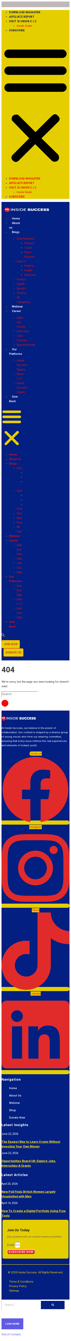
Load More (12, 1324)
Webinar (17, 306)
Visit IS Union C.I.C (23, 21)
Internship (23, 331)
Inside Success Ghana (22, 387)
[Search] (53, 1305)
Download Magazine (24, 12)
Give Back (13, 399)
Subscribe (17, 30)
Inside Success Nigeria (22, 365)
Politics (29, 266)
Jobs (20, 336)
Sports (21, 288)
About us (14, 225)
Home (16, 218)
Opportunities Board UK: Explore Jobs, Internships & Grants (29, 1163)
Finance (22, 293)
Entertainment (25, 239)
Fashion (29, 243)
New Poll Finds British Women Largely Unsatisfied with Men (28, 1194)
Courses (22, 340)
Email (11, 1245)
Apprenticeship (26, 345)
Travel (28, 248)
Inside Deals (24, 26)
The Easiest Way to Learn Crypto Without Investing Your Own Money (31, 1144)
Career (16, 311)
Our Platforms (15, 351)
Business (30, 275)
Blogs (16, 232)
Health (28, 270)
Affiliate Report (22, 17)
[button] (35, 104)
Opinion (21, 261)
